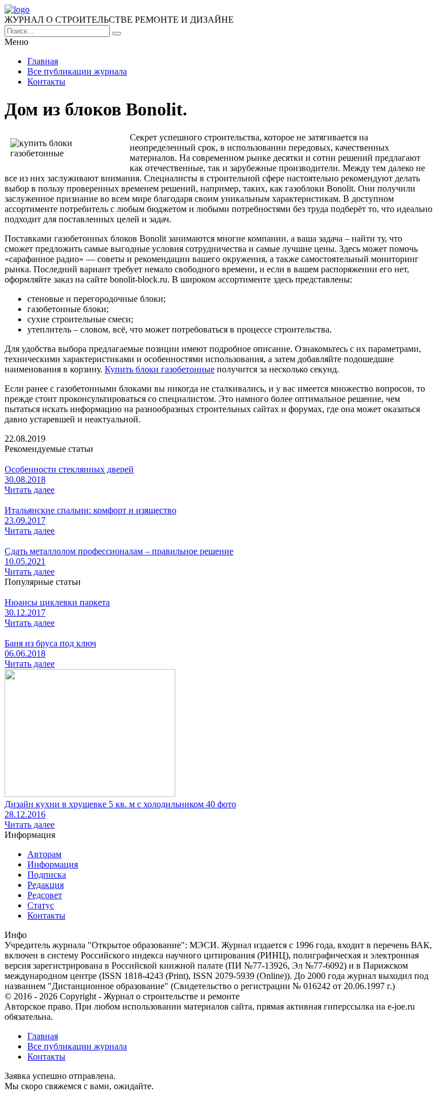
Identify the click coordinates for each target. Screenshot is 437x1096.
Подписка (46, 874)
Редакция (45, 885)
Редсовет (44, 895)
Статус (40, 905)
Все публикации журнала (77, 71)
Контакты (46, 81)
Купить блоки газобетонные (160, 369)
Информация (52, 864)
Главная (42, 61)
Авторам (44, 854)
